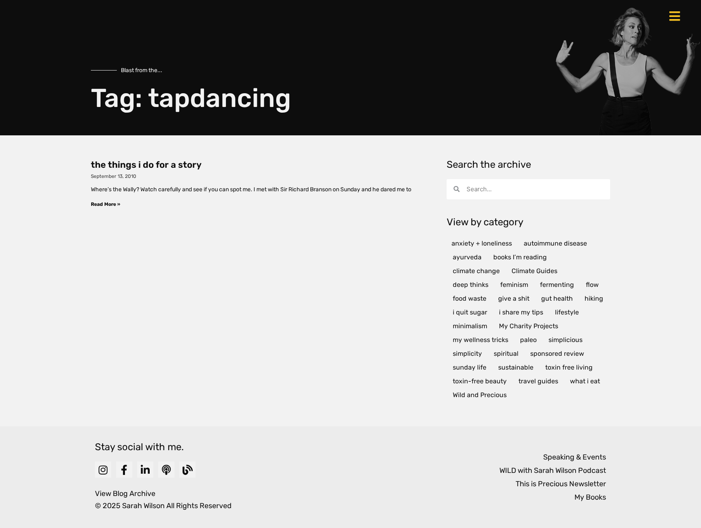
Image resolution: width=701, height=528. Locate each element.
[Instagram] (103, 470)
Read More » (105, 204)
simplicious (565, 340)
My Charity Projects (528, 326)
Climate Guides (534, 271)
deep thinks (470, 285)
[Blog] (187, 470)
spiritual (506, 353)
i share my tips (521, 312)
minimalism (470, 326)
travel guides (538, 381)
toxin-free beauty (480, 381)
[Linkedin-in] (145, 470)
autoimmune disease (555, 243)
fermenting (557, 285)
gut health (557, 298)
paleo (528, 340)
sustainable (515, 367)
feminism (514, 285)
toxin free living (569, 367)
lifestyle (567, 312)
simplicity (467, 353)
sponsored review (557, 353)
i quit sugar (470, 312)
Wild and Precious (480, 395)
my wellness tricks (480, 340)
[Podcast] (166, 470)
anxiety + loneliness (482, 243)
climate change (476, 271)
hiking (594, 298)
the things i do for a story (146, 164)
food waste (469, 298)
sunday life (469, 367)
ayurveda (467, 257)
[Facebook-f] (124, 470)
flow (592, 285)
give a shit (513, 298)
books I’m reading (520, 257)
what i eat (585, 381)
